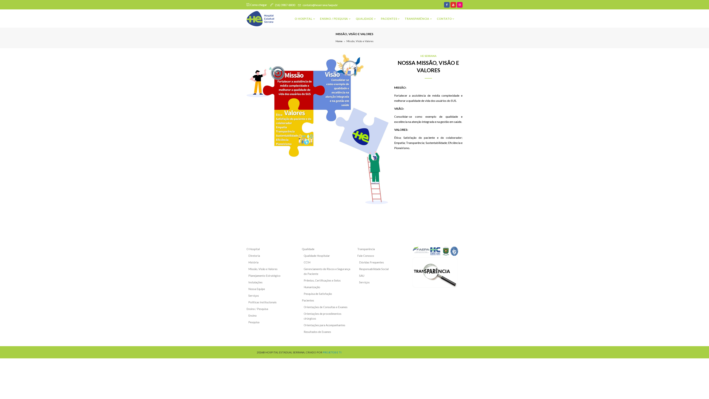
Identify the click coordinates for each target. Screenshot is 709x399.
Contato (444, 18)
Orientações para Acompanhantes (324, 325)
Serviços (253, 295)
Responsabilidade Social (374, 269)
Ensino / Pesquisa (334, 18)
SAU (361, 275)
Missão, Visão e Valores (263, 269)
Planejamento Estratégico (264, 275)
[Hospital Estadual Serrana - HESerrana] (260, 18)
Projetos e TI (332, 352)
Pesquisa (253, 322)
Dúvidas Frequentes (371, 262)
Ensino (252, 315)
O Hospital (304, 18)
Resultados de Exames (317, 331)
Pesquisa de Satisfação (318, 293)
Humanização (312, 287)
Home (339, 41)
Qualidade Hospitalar (317, 255)
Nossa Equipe (256, 289)
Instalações (255, 282)
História (253, 262)
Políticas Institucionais (262, 302)
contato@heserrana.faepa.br (320, 5)
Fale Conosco (365, 255)
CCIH (307, 262)
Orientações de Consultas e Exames (325, 307)
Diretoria (254, 255)
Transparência (417, 18)
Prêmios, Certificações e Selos (322, 280)
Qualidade (365, 18)
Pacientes (389, 18)
